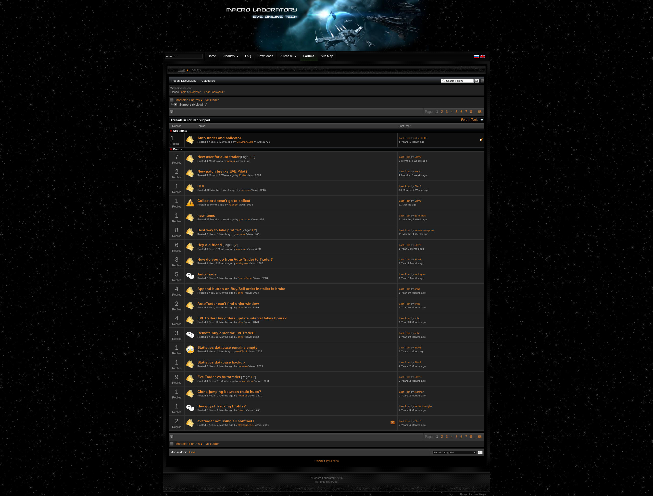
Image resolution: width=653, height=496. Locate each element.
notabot (241, 234)
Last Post (404, 138)
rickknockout (246, 381)
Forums (309, 56)
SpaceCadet (245, 278)
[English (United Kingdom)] (483, 57)
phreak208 (421, 138)
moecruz (241, 249)
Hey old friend (209, 245)
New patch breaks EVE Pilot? (222, 171)
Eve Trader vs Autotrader (218, 377)
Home (212, 56)
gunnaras (244, 219)
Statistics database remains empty (227, 347)
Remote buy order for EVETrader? (226, 333)
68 (480, 112)
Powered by (322, 460)
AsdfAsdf (241, 351)
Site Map (327, 56)
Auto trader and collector (219, 138)
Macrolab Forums (187, 100)
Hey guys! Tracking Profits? (221, 406)
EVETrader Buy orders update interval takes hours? (242, 318)
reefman (419, 391)
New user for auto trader (218, 157)
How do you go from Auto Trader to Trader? (235, 259)
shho (241, 292)
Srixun (241, 410)
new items (206, 215)
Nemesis (245, 190)
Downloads (265, 56)
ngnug (231, 161)
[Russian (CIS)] (476, 57)
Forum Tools (469, 120)
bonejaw (243, 366)
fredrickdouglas (423, 406)
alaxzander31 (246, 425)
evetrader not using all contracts (225, 421)
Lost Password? (214, 91)
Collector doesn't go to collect (223, 201)
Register (195, 91)
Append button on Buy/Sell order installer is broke (241, 289)
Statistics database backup (221, 362)
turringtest (242, 263)
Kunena (334, 460)
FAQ (248, 56)
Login (183, 91)
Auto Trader (207, 274)
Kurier (242, 175)
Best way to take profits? (219, 230)
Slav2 (418, 156)
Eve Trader (211, 100)
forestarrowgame (424, 230)
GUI (200, 186)
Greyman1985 (244, 141)
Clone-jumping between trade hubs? (229, 392)
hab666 (233, 204)
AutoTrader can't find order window (228, 303)
